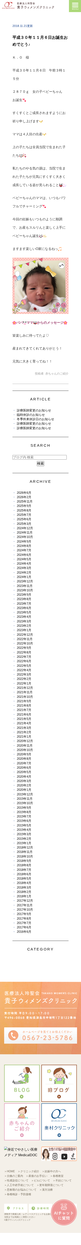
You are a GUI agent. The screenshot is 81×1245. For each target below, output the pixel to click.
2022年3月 (24, 674)
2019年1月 (24, 843)
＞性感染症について (16, 1180)
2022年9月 (24, 647)
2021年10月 (25, 696)
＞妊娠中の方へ (51, 1171)
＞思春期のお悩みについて (20, 1189)
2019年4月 (24, 829)
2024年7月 (24, 550)
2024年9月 (24, 541)
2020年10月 (25, 750)
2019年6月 (24, 820)
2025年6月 (24, 519)
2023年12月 (25, 581)
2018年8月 (24, 865)
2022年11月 (25, 639)
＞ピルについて (40, 1180)
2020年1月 (24, 789)
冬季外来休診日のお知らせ (35, 419)
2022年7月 (24, 656)
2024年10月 (25, 537)
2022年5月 (24, 665)
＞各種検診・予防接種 (17, 1194)
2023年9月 (24, 594)
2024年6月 (24, 555)
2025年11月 (25, 501)
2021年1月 (24, 736)
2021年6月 (24, 714)
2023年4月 (24, 616)
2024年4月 (24, 563)
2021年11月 (25, 692)
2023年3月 (24, 621)
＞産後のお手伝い (36, 1175)
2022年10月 (25, 643)
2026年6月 (24, 492)
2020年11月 (25, 745)
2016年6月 (24, 931)
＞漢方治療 (46, 1189)
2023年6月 (24, 608)
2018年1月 (24, 896)
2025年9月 (24, 506)
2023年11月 (25, 586)
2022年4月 (24, 670)
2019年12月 (25, 794)
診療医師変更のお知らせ (34, 410)
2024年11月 (25, 532)
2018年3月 (24, 887)
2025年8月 (24, 510)
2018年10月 (25, 856)
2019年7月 (24, 816)
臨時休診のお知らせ (31, 414)
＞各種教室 (57, 1175)
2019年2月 (24, 838)
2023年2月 (24, 625)
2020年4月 (24, 776)
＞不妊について (62, 1180)
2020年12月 (25, 741)
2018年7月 (24, 869)
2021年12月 (25, 688)
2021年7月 (24, 710)
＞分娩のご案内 (13, 1175)
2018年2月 (24, 892)
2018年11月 (25, 852)
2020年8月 (24, 758)
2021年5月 (24, 719)
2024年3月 (24, 568)
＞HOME (9, 1171)
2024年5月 (24, 559)
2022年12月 (25, 634)
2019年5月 (24, 825)
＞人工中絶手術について (19, 1185)
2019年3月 (24, 834)
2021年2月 (24, 732)
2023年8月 (24, 599)
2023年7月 (24, 603)
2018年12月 (25, 847)
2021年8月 (24, 705)
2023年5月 (24, 612)
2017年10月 (25, 909)
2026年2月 (24, 497)
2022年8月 (24, 652)
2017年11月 (25, 905)
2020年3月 (24, 781)
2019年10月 (25, 803)
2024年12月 (25, 528)
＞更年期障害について (50, 1185)
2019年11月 (25, 798)
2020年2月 (24, 785)
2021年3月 (24, 728)
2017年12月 (25, 900)
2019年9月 (24, 807)
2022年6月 (24, 661)
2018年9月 (24, 861)
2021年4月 (24, 723)
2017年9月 (24, 914)
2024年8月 (24, 546)
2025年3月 (24, 523)
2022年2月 (24, 679)
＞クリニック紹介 (28, 1171)
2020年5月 (24, 772)
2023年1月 (24, 630)
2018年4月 (24, 883)
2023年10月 (25, 590)
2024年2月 (24, 572)
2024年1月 (24, 577)
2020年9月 (24, 754)
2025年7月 (24, 515)
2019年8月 (24, 812)
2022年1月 (24, 683)
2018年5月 (24, 878)
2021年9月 (24, 701)
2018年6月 (24, 874)
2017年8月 (24, 918)
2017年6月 (24, 927)
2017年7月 (24, 923)
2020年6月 (24, 767)
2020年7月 (24, 763)
